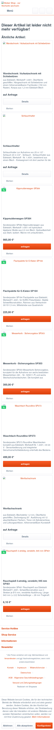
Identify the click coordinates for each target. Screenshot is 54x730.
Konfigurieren (44, 725)
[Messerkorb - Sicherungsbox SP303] (27, 345)
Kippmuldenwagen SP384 (17, 218)
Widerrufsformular (37, 667)
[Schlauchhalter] (27, 127)
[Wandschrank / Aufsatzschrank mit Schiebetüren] (27, 55)
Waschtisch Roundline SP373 (19, 435)
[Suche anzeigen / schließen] (35, 11)
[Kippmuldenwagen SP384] (27, 200)
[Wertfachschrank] (27, 490)
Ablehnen (8, 725)
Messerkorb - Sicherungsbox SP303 (22, 363)
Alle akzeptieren (25, 725)
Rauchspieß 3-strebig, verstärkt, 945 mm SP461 (25, 582)
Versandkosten (10, 658)
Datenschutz (26, 672)
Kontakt (10, 667)
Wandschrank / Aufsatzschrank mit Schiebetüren (22, 75)
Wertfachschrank (12, 508)
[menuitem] (7, 11)
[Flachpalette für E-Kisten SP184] (27, 272)
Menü (10, 10)
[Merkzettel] (42, 11)
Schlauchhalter (11, 145)
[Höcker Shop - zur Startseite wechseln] (14, 3)
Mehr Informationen (41, 716)
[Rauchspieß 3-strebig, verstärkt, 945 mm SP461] (27, 562)
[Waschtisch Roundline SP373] (27, 417)
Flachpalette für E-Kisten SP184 (20, 291)
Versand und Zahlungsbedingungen (27, 682)
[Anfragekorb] (49, 11)
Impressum (21, 667)
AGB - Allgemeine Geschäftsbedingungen (25, 677)
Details (25, 101)
